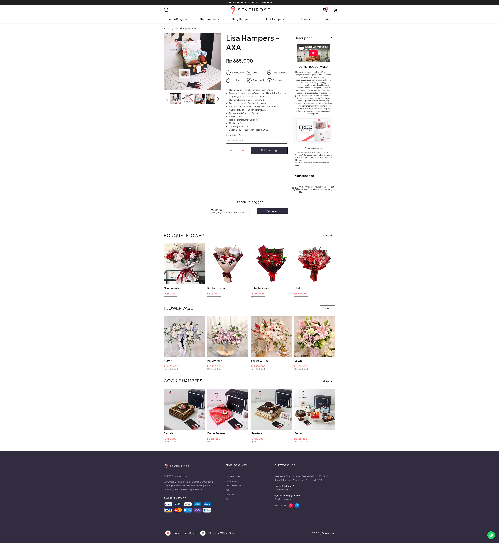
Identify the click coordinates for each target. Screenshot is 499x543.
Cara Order (230, 494)
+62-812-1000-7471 (284, 485)
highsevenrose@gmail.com (287, 495)
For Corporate (232, 481)
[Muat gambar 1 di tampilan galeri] (175, 98)
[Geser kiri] (166, 99)
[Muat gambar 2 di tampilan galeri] (187, 98)
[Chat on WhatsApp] (491, 535)
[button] (169, 10)
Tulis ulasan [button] (272, 211)
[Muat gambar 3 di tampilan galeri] (199, 98)
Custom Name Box (234, 135)
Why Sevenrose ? (233, 476)
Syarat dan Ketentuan (235, 485)
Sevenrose (328, 533)
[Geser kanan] (218, 99)
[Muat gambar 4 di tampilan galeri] (211, 98)
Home (167, 28)
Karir (227, 499)
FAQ (227, 490)
